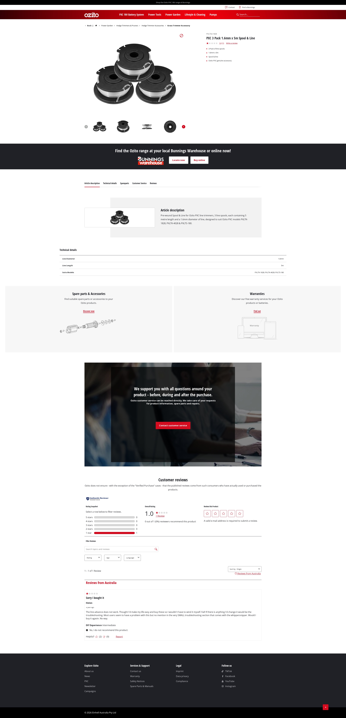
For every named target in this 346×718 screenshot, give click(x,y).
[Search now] (237, 15)
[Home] (97, 25)
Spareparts (124, 183)
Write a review (231, 43)
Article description (92, 183)
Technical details (110, 183)
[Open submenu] (145, 14)
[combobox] (249, 15)
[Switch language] (93, 8)
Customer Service (139, 183)
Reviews (153, 183)
